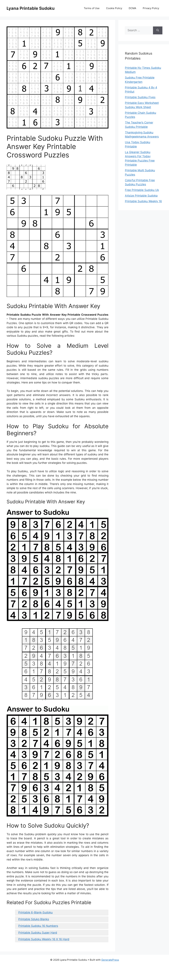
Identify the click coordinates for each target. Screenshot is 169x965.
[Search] (157, 30)
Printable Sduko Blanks (33, 919)
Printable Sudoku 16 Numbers (38, 925)
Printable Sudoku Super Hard (37, 932)
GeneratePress (110, 959)
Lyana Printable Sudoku (31, 8)
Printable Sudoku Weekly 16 (143, 201)
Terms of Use (92, 8)
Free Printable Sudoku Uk (142, 190)
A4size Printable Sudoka (141, 195)
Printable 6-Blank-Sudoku (35, 912)
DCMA (132, 8)
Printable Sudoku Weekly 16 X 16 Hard (43, 939)
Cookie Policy (114, 8)
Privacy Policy (151, 8)
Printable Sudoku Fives (140, 97)
